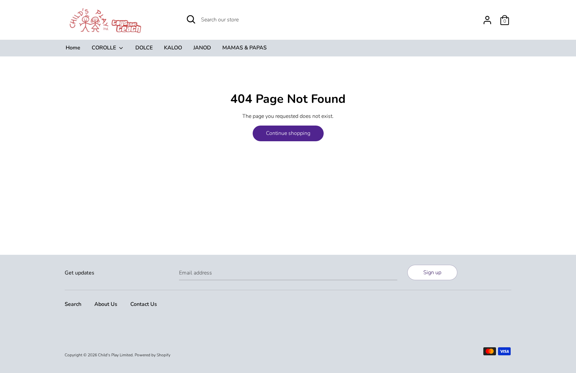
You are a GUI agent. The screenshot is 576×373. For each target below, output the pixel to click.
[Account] (487, 17)
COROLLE (104, 47)
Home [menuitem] (73, 47)
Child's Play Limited (115, 355)
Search (73, 304)
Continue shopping (288, 133)
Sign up (432, 272)
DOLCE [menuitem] (144, 47)
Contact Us (143, 304)
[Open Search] (191, 19)
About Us (105, 304)
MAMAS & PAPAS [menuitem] (244, 47)
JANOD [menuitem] (202, 47)
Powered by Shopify (152, 355)
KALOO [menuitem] (173, 47)
